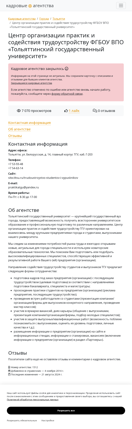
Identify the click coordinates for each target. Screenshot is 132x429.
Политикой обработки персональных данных (32, 399)
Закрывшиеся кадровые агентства (31, 83)
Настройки (47, 420)
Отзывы (15, 135)
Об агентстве (19, 129)
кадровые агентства (30, 5)
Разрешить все (66, 410)
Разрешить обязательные (22, 420)
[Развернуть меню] (121, 5)
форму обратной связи (66, 94)
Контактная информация (29, 122)
